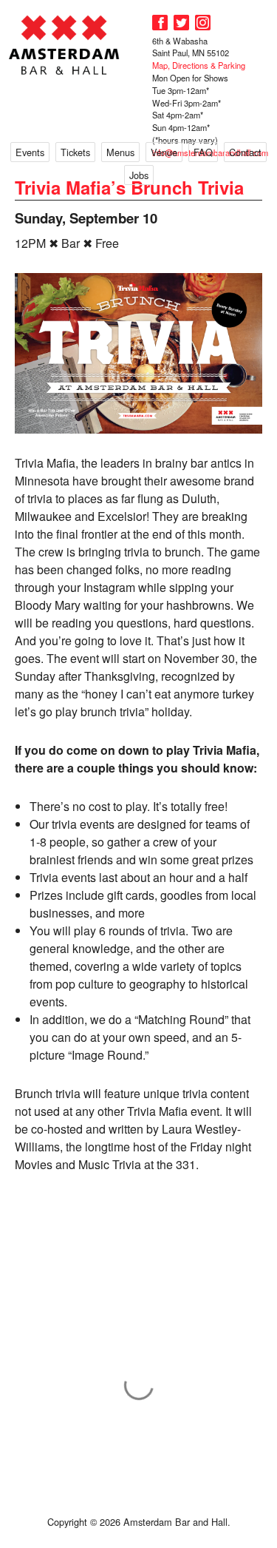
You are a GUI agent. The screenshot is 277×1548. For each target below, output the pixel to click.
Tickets (75, 152)
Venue (164, 152)
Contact (245, 152)
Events (30, 152)
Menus (120, 152)
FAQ (203, 152)
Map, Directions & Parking (198, 65)
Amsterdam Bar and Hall (64, 45)
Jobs (138, 175)
